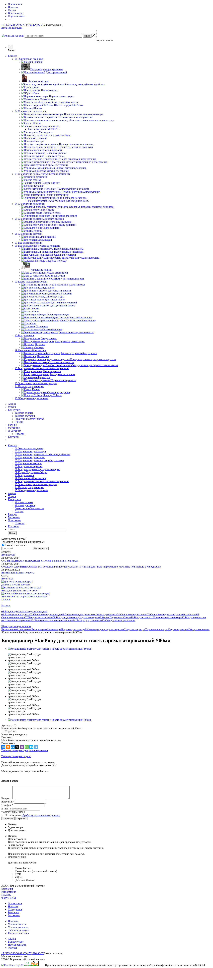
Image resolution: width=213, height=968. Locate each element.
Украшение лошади (156, 629)
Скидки (19, 421)
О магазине (14, 430)
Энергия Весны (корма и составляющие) (24, 596)
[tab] (110, 824)
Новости (19, 433)
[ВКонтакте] (3, 747)
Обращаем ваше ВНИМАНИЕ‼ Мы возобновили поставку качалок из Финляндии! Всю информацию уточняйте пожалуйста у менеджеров (81, 566)
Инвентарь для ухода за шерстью (105, 629)
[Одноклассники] (8, 747)
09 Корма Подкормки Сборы (31, 472)
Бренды (12, 424)
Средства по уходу (134, 629)
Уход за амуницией (178, 629)
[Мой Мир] (13, 747)
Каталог (12, 56)
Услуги (12, 406)
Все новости (8, 554)
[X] (17, 747)
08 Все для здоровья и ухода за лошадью (37, 469)
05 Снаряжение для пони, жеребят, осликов (39, 460)
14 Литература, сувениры (29, 487)
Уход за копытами (199, 629)
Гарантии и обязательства (29, 418)
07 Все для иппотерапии (28, 466)
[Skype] (31, 747)
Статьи (12, 938)
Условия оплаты (24, 412)
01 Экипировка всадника (29, 448)
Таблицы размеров (18, 930)
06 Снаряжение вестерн (28, 463)
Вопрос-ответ (15, 941)
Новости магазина (15, 545)
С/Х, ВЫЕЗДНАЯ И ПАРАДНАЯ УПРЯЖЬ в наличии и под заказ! (39, 560)
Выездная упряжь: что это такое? (20, 590)
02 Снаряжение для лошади (30, 451)
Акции (12, 403)
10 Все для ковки (24, 475)
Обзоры (12, 947)
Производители (17, 944)
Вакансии (13, 912)
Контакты (13, 436)
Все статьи (7, 578)
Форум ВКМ (8, 897)
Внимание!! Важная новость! (18, 572)
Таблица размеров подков (16, 756)
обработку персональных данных (41, 815)
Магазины (14, 427)
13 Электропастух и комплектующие (36, 484)
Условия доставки (25, 415)
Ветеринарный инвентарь (46, 629)
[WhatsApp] (27, 747)
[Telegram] (36, 747)
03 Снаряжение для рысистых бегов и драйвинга (42, 454)
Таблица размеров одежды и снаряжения (24, 750)
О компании (15, 903)
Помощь (6, 894)
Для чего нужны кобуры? (15, 584)
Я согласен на (32, 815)
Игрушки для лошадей (74, 629)
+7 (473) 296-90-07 (33, 24)
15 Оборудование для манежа (31, 490)
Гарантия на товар (18, 933)
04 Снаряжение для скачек (30, 457)
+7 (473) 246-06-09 (12, 24)
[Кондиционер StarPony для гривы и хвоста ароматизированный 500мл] (49, 648)
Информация (8, 891)
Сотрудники (15, 909)
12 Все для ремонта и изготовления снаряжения (42, 481)
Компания (7, 888)
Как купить (14, 409)
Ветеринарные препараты (16, 629)
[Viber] (22, 747)
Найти (12, 533)
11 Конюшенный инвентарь (30, 478)
